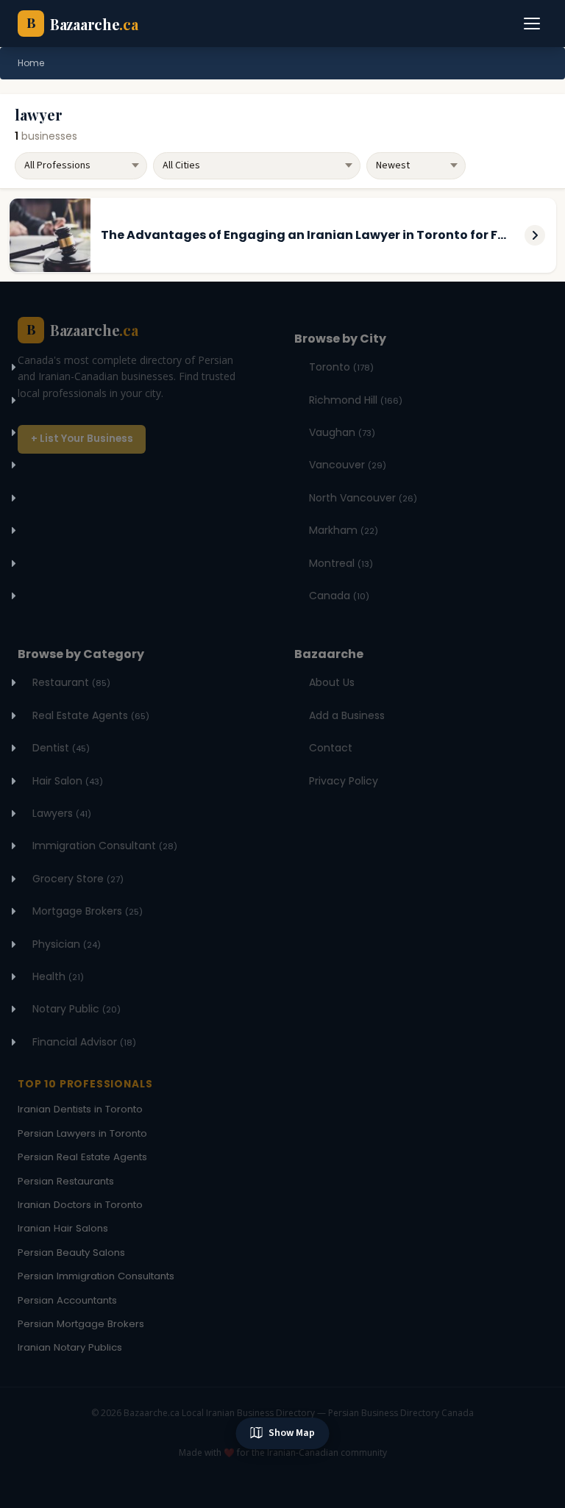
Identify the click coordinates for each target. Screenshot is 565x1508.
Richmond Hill (355, 400)
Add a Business (347, 715)
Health (58, 976)
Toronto (341, 367)
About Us (332, 682)
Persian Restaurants (66, 1181)
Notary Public (76, 1008)
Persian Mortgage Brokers (81, 1324)
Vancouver (347, 464)
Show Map (292, 1433)
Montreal (341, 563)
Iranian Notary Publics (70, 1347)
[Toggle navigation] (532, 23)
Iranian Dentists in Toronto (80, 1109)
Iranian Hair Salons (63, 1228)
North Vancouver (363, 497)
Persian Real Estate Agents (82, 1157)
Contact (330, 747)
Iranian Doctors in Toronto (80, 1205)
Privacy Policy (343, 780)
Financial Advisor (84, 1041)
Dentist (61, 747)
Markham (343, 530)
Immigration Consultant (104, 845)
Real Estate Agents (90, 715)
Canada (339, 595)
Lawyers (61, 813)
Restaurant (71, 682)
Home (31, 63)
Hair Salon (67, 780)
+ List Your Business (82, 439)
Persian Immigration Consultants (96, 1276)
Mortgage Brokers (87, 911)
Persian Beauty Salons (71, 1252)
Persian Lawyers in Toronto (82, 1133)
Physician (66, 944)
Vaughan (342, 432)
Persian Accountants (67, 1300)
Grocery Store (78, 878)
